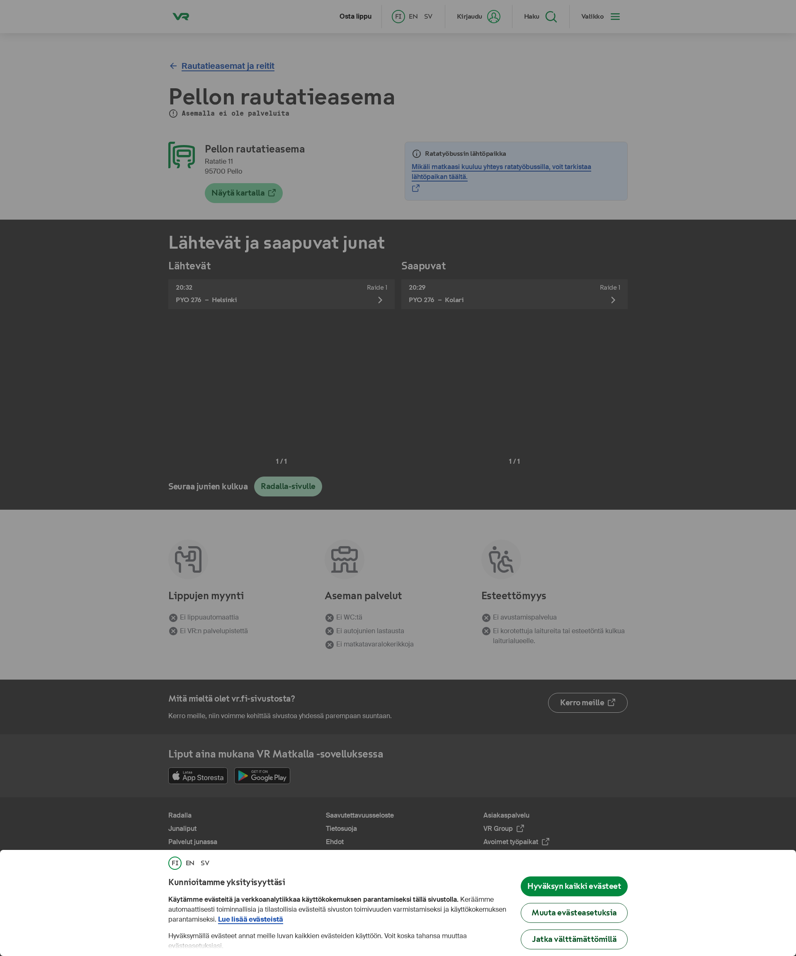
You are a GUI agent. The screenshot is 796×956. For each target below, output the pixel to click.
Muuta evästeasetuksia (574, 912)
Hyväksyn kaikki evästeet (574, 886)
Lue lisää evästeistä (250, 919)
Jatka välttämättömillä (574, 939)
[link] (175, 863)
